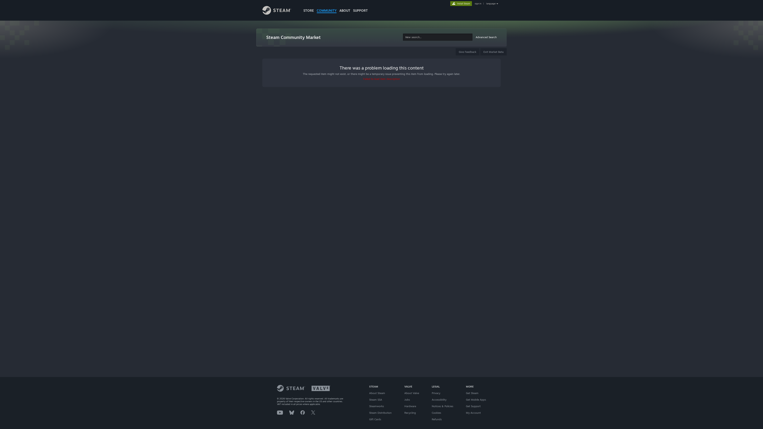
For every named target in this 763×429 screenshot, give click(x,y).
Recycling (410, 412)
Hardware (410, 406)
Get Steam (472, 393)
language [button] (491, 3)
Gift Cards (375, 419)
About (344, 11)
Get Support (473, 406)
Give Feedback (467, 51)
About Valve (411, 393)
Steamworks (376, 406)
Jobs (407, 399)
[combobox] (437, 37)
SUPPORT (360, 11)
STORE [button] (308, 11)
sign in (478, 3)
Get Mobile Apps (476, 399)
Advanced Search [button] (486, 37)
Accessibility (439, 399)
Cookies (436, 412)
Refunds (437, 419)
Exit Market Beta (493, 51)
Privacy (436, 393)
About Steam (377, 393)
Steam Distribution (380, 412)
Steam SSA (375, 399)
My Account (473, 412)
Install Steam (463, 3)
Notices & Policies (442, 406)
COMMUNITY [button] (327, 11)
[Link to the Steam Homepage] (279, 11)
